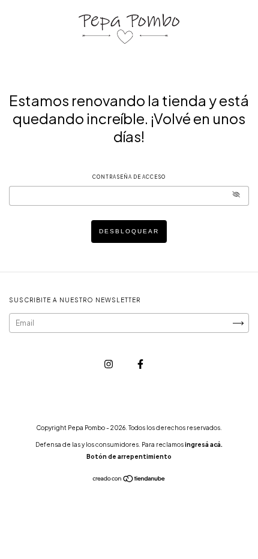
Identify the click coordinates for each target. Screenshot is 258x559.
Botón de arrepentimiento (129, 456)
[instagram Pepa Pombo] (109, 363)
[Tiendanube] (129, 480)
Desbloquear (129, 231)
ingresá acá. (204, 444)
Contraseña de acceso (129, 177)
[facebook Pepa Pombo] (140, 363)
